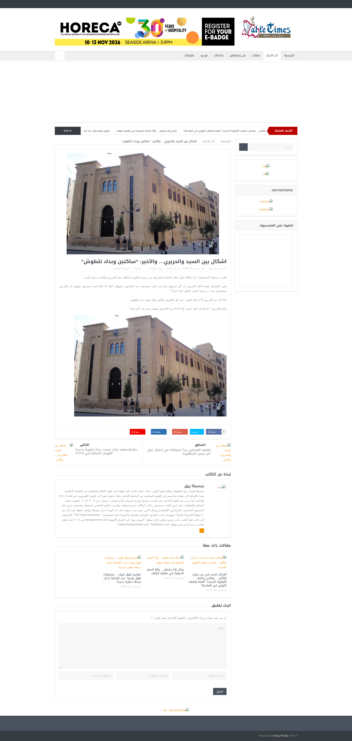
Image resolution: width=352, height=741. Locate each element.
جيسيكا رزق (215, 268)
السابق (200, 445)
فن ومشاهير (237, 55)
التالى (84, 445)
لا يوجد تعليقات (156, 268)
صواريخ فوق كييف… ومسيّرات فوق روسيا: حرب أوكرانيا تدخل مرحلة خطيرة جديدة (122, 578)
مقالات (256, 55)
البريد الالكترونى (121, 268)
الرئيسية (289, 55)
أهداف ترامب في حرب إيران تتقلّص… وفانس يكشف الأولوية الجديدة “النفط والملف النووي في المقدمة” (260, 131)
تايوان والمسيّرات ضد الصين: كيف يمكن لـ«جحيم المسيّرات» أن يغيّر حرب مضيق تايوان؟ (85, 131)
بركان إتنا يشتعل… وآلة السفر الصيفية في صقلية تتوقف (167, 131)
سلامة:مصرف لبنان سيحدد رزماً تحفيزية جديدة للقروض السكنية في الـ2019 (106, 451)
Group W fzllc (280, 735)
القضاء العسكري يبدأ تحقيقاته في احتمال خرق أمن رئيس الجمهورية (179, 451)
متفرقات (189, 55)
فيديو (204, 55)
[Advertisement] (176, 94)
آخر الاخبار (272, 55)
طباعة (138, 268)
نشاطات (218, 55)
